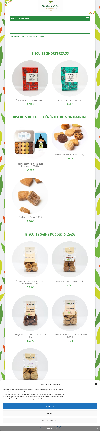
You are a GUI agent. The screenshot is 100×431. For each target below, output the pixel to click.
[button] (96, 384)
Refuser (50, 413)
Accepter (50, 406)
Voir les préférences (50, 420)
